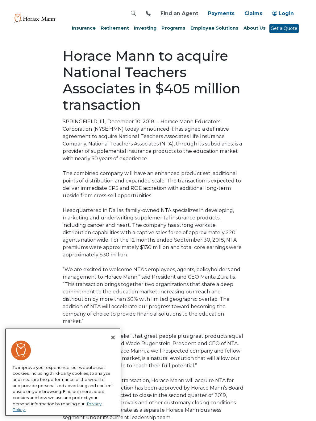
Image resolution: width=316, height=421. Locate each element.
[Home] (35, 18)
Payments (221, 13)
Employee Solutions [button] (214, 28)
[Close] (113, 337)
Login (285, 13)
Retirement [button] (115, 28)
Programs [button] (173, 28)
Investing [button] (145, 28)
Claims (253, 13)
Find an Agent (179, 13)
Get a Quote (284, 28)
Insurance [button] (84, 28)
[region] (63, 372)
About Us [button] (254, 28)
